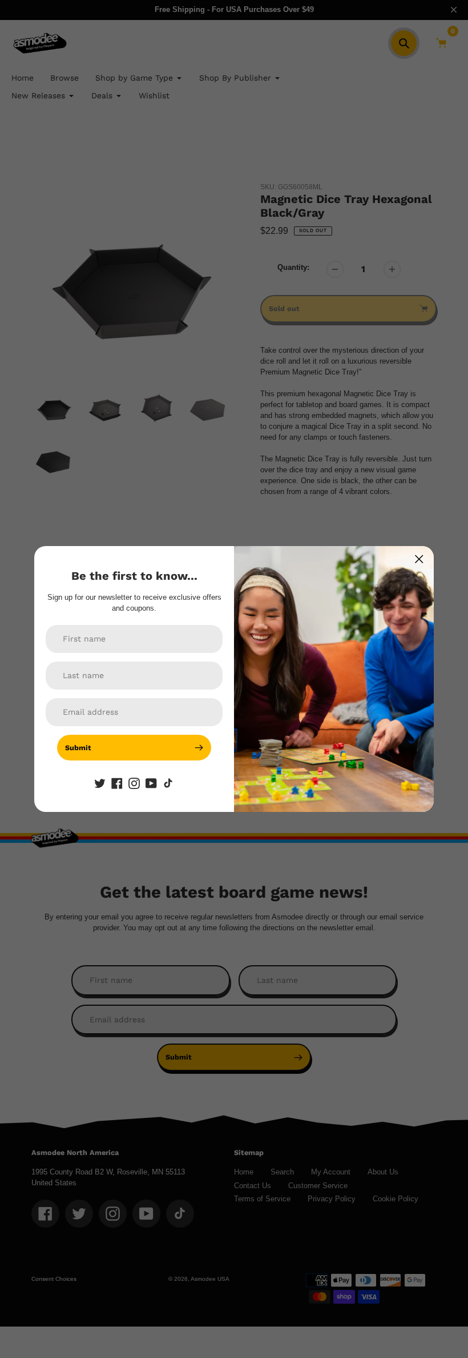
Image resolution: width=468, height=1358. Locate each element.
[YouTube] (151, 783)
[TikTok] (168, 783)
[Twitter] (100, 783)
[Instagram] (134, 783)
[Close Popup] (419, 559)
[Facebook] (117, 783)
